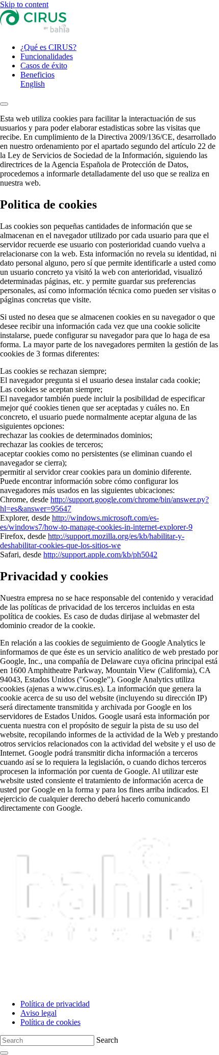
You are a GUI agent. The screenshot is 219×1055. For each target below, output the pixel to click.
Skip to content (24, 4)
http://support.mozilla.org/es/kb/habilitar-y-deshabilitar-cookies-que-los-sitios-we (92, 541)
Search (107, 1040)
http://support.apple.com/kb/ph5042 (100, 554)
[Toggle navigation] (4, 104)
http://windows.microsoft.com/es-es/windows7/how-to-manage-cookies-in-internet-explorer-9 (96, 522)
